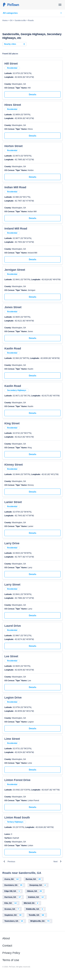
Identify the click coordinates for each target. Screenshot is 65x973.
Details (32, 94)
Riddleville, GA (34, 909)
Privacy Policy (11, 952)
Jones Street (12, 307)
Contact (7, 945)
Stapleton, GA (12, 915)
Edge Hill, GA (12, 891)
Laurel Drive (12, 625)
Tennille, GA (36, 915)
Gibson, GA (34, 891)
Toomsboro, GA (13, 921)
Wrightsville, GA (39, 921)
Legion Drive (13, 697)
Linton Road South (17, 817)
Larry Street (12, 584)
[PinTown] (10, 5)
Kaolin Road (12, 348)
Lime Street (12, 738)
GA (11, 20)
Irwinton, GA (36, 897)
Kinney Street (13, 464)
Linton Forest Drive (17, 780)
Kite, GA (10, 903)
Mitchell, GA (31, 903)
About (6, 938)
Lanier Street (13, 502)
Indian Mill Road (15, 187)
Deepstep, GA (38, 885)
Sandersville (20, 20)
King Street (12, 423)
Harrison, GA (12, 897)
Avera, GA (11, 879)
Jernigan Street (14, 269)
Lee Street (11, 656)
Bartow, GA (33, 879)
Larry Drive (11, 543)
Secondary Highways (16, 390)
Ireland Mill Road (15, 228)
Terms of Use (10, 960)
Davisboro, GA (13, 885)
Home (5, 20)
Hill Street (11, 63)
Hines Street (12, 104)
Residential (12, 68)
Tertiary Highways (15, 822)
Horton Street (13, 146)
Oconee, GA (11, 909)
